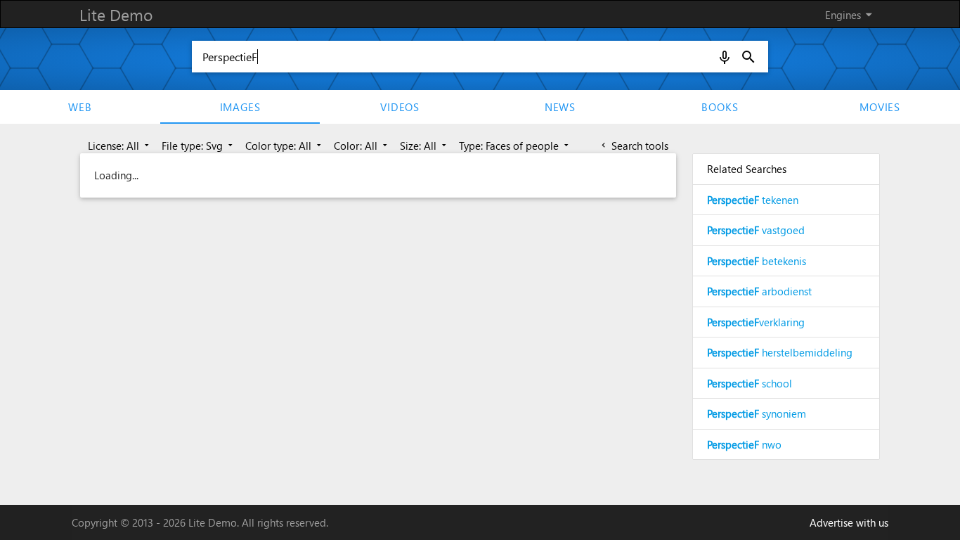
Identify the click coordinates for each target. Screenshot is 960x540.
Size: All (424, 146)
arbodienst (759, 291)
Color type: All (284, 146)
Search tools (633, 146)
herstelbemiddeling (779, 352)
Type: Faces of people (515, 146)
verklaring (756, 322)
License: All (120, 146)
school (749, 383)
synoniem (756, 413)
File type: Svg (198, 146)
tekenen (752, 200)
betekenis (756, 261)
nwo (744, 444)
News (560, 107)
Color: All (362, 146)
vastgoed (756, 230)
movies (880, 107)
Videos (400, 107)
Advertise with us (849, 522)
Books (719, 107)
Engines (851, 14)
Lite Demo (116, 14)
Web (79, 107)
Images (240, 107)
